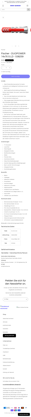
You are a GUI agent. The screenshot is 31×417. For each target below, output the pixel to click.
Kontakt (5, 369)
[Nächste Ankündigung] (28, 2)
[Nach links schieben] (12, 46)
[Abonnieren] (26, 299)
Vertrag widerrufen (9, 335)
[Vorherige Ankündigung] (2, 2)
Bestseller (5, 332)
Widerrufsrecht (7, 365)
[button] (3, 5)
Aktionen (5, 322)
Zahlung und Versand (8, 372)
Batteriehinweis (7, 358)
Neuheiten (5, 328)
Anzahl (2, 64)
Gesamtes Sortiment (8, 318)
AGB (4, 355)
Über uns (5, 345)
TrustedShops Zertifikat (9, 348)
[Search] (28, 9)
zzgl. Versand (9, 62)
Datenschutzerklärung (8, 362)
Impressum (6, 352)
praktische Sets (7, 325)
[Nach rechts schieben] (18, 46)
